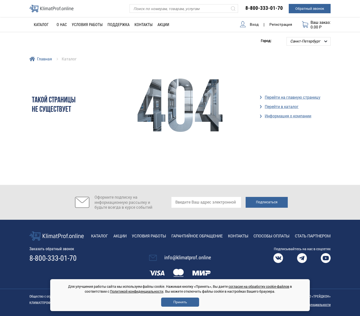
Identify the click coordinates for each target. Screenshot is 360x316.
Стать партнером (313, 235)
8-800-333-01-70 (264, 8)
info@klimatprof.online (187, 258)
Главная (44, 58)
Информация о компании (288, 115)
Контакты (143, 24)
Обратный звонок (309, 8)
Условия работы (87, 24)
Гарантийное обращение (197, 235)
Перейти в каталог (282, 106)
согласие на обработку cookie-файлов (258, 286)
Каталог (99, 235)
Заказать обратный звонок (51, 249)
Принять (180, 302)
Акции (163, 24)
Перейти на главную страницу (292, 97)
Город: (266, 40)
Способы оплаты (271, 235)
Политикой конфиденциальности (136, 291)
